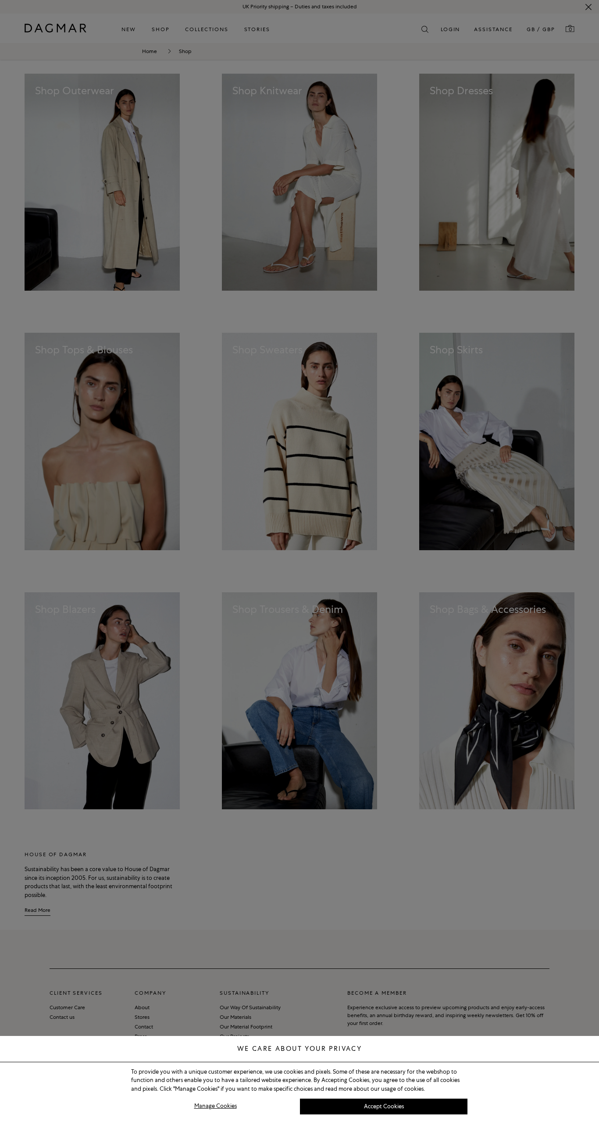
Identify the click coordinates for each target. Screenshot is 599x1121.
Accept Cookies (384, 1106)
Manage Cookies (215, 1106)
